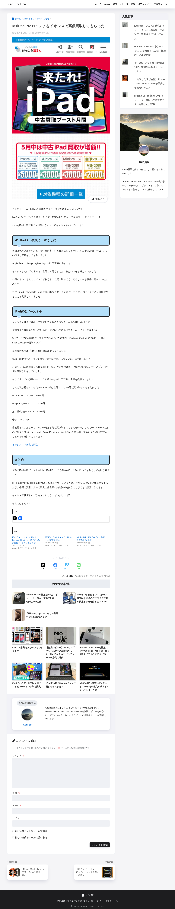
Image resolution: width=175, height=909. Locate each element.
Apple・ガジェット (114, 4)
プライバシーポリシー (93, 901)
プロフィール (160, 4)
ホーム (98, 4)
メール (17, 805)
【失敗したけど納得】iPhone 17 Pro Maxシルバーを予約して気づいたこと (149, 83)
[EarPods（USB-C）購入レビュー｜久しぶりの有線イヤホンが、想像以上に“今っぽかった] (144, 22)
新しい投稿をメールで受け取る (31, 837)
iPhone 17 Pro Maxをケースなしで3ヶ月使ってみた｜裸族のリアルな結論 (150, 50)
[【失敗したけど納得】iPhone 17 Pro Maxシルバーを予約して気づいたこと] (144, 75)
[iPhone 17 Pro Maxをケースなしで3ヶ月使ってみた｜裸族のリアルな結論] (144, 43)
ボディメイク (144, 4)
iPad (107, 576)
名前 (16, 793)
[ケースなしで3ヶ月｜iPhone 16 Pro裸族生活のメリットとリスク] (144, 59)
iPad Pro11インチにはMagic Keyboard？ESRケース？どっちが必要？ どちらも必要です (26, 540)
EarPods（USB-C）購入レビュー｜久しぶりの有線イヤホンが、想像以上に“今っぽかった (150, 32)
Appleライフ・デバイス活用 (89, 576)
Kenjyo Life (17, 4)
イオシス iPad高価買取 (25, 444)
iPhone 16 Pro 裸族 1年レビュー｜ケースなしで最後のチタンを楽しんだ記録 (149, 99)
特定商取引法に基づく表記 (69, 901)
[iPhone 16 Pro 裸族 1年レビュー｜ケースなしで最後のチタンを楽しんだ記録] (144, 92)
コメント (18, 755)
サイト (15, 818)
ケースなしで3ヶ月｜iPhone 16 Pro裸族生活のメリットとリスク (149, 67)
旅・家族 (130, 4)
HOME (89, 895)
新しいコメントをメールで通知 (31, 831)
